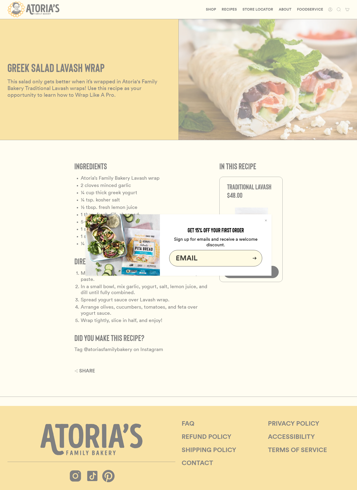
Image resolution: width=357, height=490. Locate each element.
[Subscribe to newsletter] (253, 258)
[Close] (266, 220)
